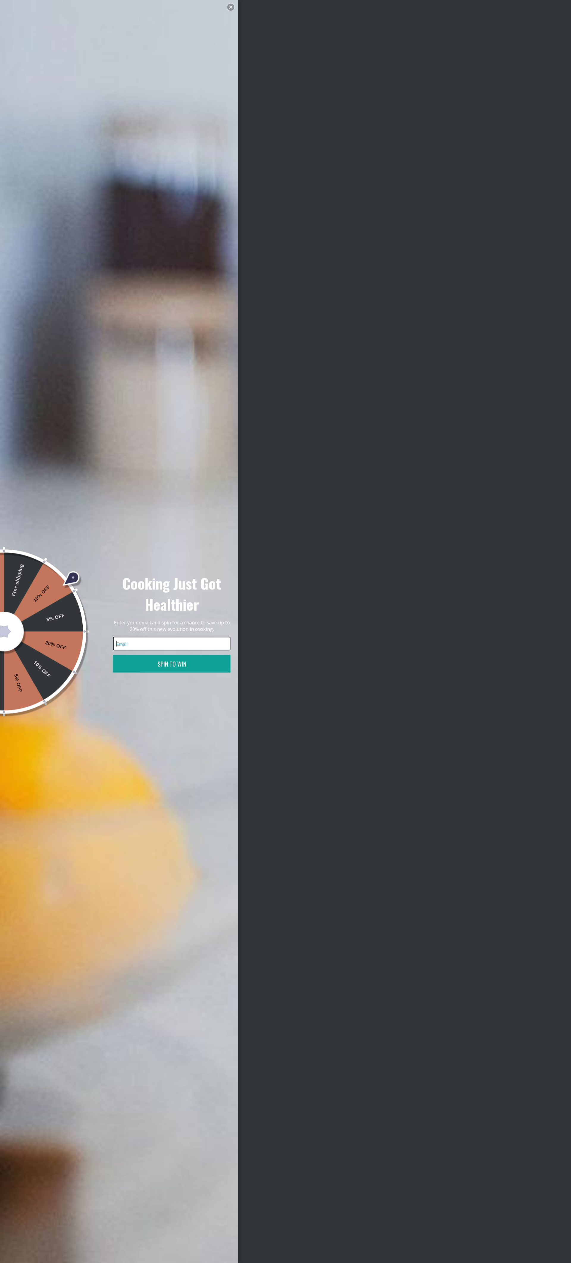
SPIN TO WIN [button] (172, 663)
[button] (230, 7)
